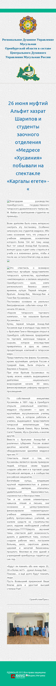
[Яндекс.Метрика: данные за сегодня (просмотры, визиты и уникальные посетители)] (35, 675)
